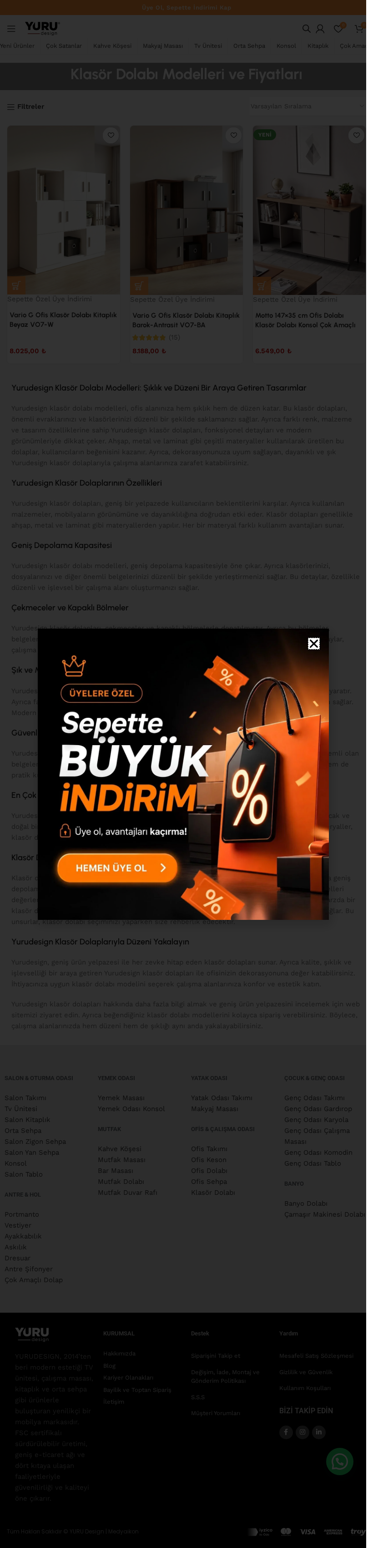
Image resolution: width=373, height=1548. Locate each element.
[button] (314, 644)
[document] (183, 774)
